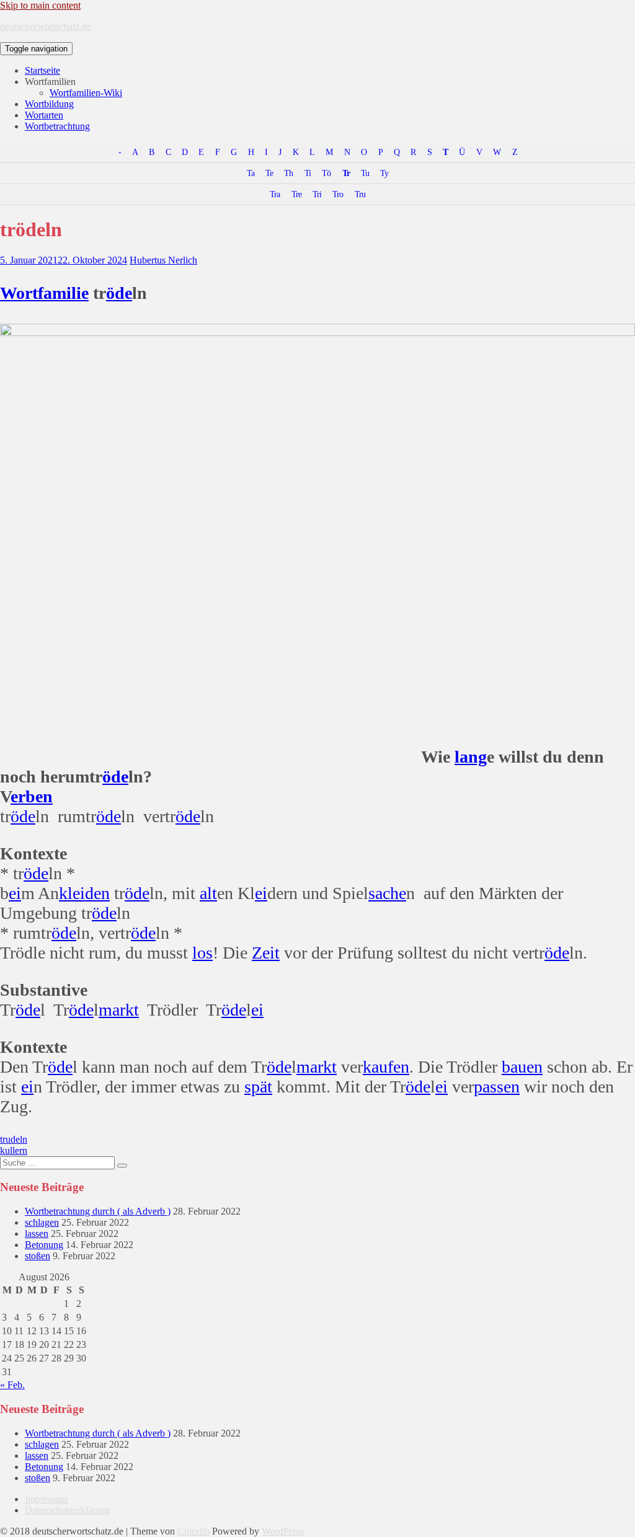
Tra (275, 194)
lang (471, 756)
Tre (296, 194)
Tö (326, 173)
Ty (384, 173)
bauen (522, 1066)
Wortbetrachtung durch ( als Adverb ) (98, 1211)
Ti (307, 173)
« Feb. (12, 1385)
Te (269, 173)
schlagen (42, 1222)
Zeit (266, 952)
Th (288, 173)
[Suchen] (122, 1165)
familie (63, 293)
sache (387, 893)
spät (258, 1086)
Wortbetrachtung (57, 126)
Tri (317, 194)
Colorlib (193, 1531)
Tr (346, 173)
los (202, 952)
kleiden (84, 893)
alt (208, 893)
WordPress (283, 1531)
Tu (365, 173)
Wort (19, 293)
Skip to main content (40, 5)
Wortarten (44, 115)
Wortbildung (49, 104)
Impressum (46, 1499)
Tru (360, 194)
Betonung (44, 1244)
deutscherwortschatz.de (45, 26)
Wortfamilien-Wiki (86, 92)
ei (15, 893)
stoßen (37, 1256)
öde (119, 293)
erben (32, 796)
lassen (36, 1233)
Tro (337, 194)
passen (497, 1086)
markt (119, 1009)
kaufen (386, 1066)
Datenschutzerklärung (67, 1510)
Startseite (42, 70)
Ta (250, 173)
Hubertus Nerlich (163, 260)
